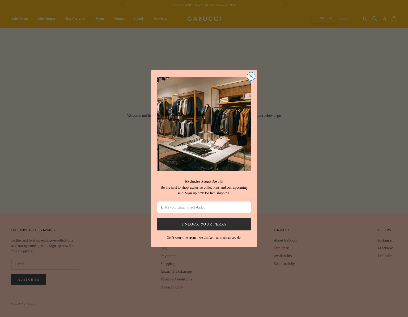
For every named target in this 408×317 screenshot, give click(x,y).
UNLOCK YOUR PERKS (204, 223)
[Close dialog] (251, 76)
